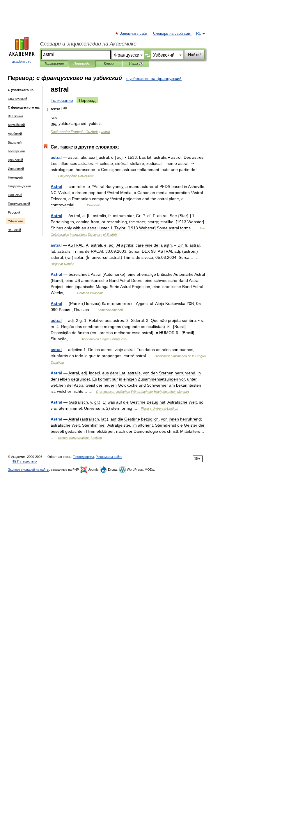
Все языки (15, 116)
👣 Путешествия (24, 461)
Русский (14, 212)
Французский (17, 98)
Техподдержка (83, 456)
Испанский (16, 168)
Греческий (15, 160)
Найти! (194, 54)
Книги (109, 64)
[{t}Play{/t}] (65, 108)
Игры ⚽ (136, 64)
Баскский (15, 142)
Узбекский (15, 221)
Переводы (82, 64)
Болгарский (16, 151)
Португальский (19, 203)
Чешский (14, 230)
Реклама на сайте (109, 456)
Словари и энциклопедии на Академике (88, 44)
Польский (15, 195)
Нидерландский (19, 186)
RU (198, 34)
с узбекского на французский (154, 78)
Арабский (15, 133)
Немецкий (15, 177)
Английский (16, 125)
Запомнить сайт (134, 34)
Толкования (54, 64)
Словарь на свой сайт (172, 34)
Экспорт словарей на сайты (28, 469)
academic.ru (21, 62)
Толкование (62, 100)
